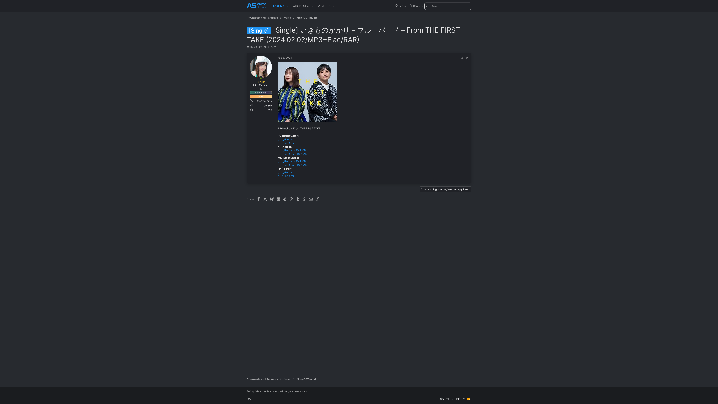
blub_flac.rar (285, 139)
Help (457, 398)
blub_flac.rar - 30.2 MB (292, 150)
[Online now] (261, 78)
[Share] (461, 58)
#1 (467, 57)
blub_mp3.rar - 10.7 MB (292, 154)
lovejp (253, 46)
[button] (287, 6)
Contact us (446, 398)
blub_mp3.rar (286, 143)
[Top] (463, 399)
